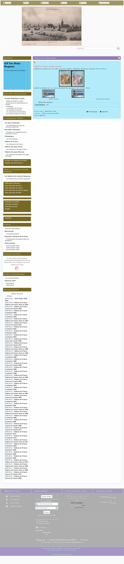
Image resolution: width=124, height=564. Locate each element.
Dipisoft (83, 505)
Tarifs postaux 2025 (12, 247)
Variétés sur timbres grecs (45, 58)
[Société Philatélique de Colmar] (51, 26)
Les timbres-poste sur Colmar (16, 113)
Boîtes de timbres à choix (14, 101)
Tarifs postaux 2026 (12, 249)
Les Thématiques (12, 139)
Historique (9, 106)
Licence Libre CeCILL (70, 550)
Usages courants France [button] (14, 163)
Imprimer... (105, 111)
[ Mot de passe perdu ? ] (47, 515)
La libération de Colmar (14, 108)
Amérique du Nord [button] (11, 204)
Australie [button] (8, 218)
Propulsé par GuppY (48, 548)
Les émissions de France (14, 144)
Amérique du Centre (12, 202)
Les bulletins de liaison (14, 110)
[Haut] (121, 226)
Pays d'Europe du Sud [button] (13, 185)
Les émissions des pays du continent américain (14, 126)
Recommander (15, 499)
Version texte (14, 503)
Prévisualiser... (93, 111)
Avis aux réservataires (12, 228)
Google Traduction (79, 507)
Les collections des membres (16, 112)
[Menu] (120, 7)
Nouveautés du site (17, 289)
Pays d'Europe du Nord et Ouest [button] (16, 190)
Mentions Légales (16, 506)
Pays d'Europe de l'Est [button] (13, 192)
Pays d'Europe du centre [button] (14, 188)
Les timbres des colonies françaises (18, 179)
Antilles (7, 209)
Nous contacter (15, 496)
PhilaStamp (10, 283)
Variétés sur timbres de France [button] (16, 160)
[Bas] (121, 232)
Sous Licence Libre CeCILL (72, 548)
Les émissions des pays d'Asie (16, 149)
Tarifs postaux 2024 (12, 246)
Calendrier (17, 58)
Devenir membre (46, 496)
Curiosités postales (12, 234)
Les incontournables (12, 278)
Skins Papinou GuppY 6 (55, 550)
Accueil (14, 47)
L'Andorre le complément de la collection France (16, 132)
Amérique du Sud (11, 206)
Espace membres (46, 491)
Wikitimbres (10, 285)
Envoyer (46, 512)
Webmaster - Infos (16, 491)
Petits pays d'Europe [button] (12, 183)
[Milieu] (121, 229)
